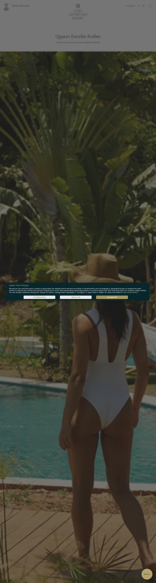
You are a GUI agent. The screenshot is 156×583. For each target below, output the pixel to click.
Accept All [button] (112, 297)
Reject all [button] (76, 297)
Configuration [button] (39, 297)
